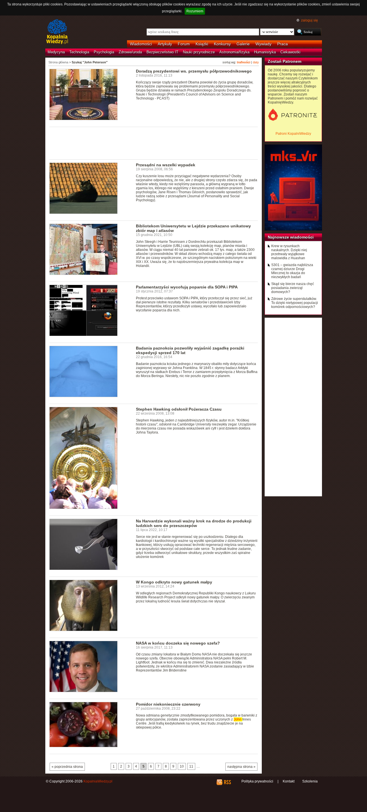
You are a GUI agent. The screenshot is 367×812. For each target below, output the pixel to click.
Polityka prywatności (257, 781)
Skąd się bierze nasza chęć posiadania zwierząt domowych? (292, 288)
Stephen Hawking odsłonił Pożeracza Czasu (179, 409)
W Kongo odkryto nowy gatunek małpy (174, 582)
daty (256, 62)
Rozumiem (194, 11)
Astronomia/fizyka (234, 52)
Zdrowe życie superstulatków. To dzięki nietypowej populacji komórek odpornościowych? (294, 303)
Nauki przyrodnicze (199, 52)
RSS (227, 782)
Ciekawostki (290, 52)
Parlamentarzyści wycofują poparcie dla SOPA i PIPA (187, 287)
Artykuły (165, 44)
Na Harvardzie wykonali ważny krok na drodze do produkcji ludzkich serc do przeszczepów (193, 523)
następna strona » (241, 767)
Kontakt (288, 781)
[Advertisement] (153, 143)
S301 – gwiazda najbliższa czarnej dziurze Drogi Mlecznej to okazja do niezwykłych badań (292, 271)
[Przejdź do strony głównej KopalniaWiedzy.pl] (57, 32)
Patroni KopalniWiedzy (293, 134)
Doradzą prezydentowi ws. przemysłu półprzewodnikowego (194, 71)
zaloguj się (309, 20)
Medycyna (56, 52)
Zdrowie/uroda (130, 52)
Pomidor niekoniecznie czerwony (168, 704)
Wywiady (263, 44)
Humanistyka (265, 52)
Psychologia (104, 52)
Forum (184, 44)
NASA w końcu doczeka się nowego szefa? (178, 643)
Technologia (79, 52)
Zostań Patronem (284, 61)
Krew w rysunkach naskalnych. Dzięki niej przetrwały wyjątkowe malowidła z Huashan (289, 252)
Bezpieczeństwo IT (162, 52)
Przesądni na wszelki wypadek (165, 165)
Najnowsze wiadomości (291, 237)
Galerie (243, 44)
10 (182, 766)
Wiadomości (141, 44)
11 (191, 766)
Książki (202, 44)
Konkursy (222, 44)
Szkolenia (310, 781)
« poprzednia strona (67, 767)
